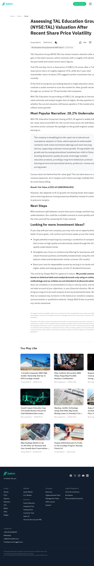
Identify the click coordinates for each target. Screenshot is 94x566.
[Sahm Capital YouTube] (83, 475)
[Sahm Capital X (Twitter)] (75, 475)
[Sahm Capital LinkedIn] (87, 475)
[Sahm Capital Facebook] (71, 475)
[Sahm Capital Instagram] (79, 475)
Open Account (80, 4)
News (19, 16)
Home (12, 16)
